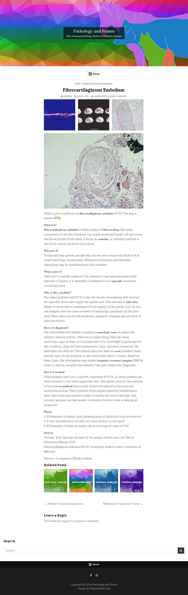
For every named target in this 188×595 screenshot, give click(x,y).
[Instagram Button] (96, 575)
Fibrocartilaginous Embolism (93, 90)
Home (77, 83)
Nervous (122, 96)
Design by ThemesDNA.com (94, 588)
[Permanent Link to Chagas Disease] (106, 480)
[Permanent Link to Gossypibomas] (81, 480)
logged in (67, 521)
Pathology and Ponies (93, 30)
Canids (97, 96)
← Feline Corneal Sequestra (63, 503)
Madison (67, 96)
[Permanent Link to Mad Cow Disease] (55, 480)
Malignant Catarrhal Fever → (123, 503)
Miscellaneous (109, 96)
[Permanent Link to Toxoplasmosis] (131, 480)
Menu (96, 73)
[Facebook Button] (90, 575)
